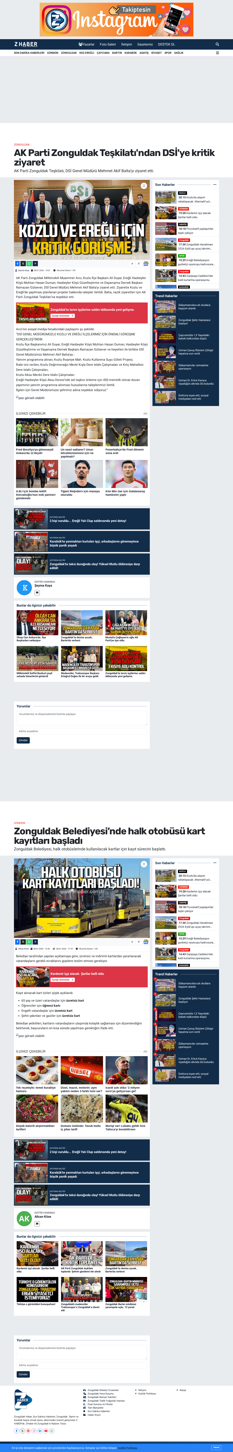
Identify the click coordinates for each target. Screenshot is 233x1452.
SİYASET (156, 52)
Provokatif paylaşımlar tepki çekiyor (195, 230)
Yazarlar (88, 44)
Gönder (23, 740)
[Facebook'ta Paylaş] (17, 263)
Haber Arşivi (94, 1414)
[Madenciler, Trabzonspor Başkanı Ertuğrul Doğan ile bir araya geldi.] (82, 658)
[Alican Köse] (24, 1218)
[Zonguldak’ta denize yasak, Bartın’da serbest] (82, 622)
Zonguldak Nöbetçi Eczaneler (103, 1390)
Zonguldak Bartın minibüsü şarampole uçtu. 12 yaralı (120, 1306)
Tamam (216, 1447)
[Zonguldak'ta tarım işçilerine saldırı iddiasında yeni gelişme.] (126, 658)
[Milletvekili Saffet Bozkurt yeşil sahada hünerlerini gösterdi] (37, 658)
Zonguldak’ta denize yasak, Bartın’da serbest (76, 639)
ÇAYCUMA (103, 52)
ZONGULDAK (69, 52)
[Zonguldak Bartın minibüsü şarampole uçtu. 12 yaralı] (126, 1289)
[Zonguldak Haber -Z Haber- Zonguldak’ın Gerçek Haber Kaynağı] (26, 44)
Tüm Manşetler (96, 1407)
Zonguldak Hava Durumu (101, 1393)
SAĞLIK (178, 52)
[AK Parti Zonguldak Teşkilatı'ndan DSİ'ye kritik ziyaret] (82, 220)
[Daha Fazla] (35, 263)
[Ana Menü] (217, 53)
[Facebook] (16, 1430)
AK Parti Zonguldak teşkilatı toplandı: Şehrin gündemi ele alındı (81, 1270)
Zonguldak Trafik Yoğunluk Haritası (106, 1400)
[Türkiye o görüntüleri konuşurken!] (37, 1289)
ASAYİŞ (144, 52)
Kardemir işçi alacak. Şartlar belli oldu (194, 215)
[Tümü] (214, 184)
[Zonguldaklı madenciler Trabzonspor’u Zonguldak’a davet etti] (82, 1289)
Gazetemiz (145, 44)
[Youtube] (46, 1430)
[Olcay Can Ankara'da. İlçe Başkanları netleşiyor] (37, 622)
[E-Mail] (37, 592)
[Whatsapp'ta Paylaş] (29, 263)
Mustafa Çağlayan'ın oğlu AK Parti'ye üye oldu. (121, 639)
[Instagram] (34, 1430)
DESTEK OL (166, 44)
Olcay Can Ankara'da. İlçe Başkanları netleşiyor (31, 639)
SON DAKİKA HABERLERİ (29, 52)
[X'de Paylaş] (23, 263)
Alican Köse (23, 949)
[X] (22, 1430)
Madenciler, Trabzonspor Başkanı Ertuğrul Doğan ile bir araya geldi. (80, 675)
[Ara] (217, 44)
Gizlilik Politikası (147, 1393)
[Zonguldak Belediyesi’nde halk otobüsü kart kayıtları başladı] (82, 898)
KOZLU (182, 193)
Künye (183, 1390)
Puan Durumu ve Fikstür (100, 1404)
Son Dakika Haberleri (99, 1411)
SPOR (168, 52)
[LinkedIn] (40, 1430)
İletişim (126, 44)
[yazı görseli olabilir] (30, 398)
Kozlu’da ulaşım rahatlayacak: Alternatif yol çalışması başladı (194, 200)
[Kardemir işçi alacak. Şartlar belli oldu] (37, 1253)
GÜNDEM (52, 52)
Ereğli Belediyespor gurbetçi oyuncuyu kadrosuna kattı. (195, 262)
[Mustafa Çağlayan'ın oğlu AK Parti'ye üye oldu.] (126, 622)
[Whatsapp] (51, 1430)
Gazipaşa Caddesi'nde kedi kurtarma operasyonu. (195, 278)
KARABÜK (131, 52)
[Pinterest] (28, 1430)
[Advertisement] (116, 98)
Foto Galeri (108, 44)
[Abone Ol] (146, 263)
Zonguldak (22, 144)
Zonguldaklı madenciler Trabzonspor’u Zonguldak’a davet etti (80, 1307)
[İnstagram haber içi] (116, 19)
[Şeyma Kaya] (24, 587)
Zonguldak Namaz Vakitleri (102, 1397)
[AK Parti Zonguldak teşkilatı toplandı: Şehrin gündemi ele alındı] (82, 1253)
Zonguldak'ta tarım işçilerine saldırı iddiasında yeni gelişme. (125, 675)
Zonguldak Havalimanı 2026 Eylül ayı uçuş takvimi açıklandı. (195, 247)
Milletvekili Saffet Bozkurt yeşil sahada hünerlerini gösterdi (34, 675)
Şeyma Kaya (23, 270)
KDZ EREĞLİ (86, 52)
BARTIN (117, 52)
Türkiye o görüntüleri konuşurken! (36, 1304)
